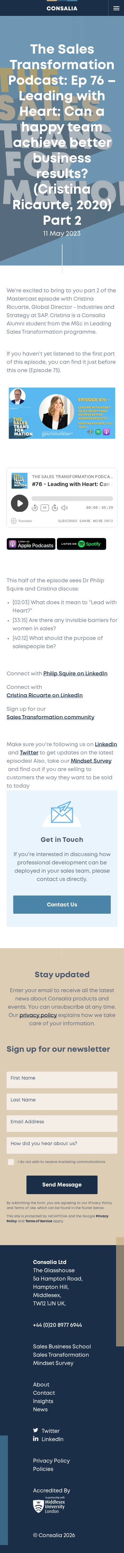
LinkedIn (106, 744)
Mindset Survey (91, 761)
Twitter (29, 753)
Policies (43, 1469)
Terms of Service (38, 1221)
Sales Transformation (61, 1355)
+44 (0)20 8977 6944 (57, 1325)
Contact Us (62, 904)
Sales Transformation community (50, 717)
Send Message (62, 1185)
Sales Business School (62, 1346)
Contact (44, 1393)
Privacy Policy (51, 1461)
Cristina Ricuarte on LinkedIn (45, 695)
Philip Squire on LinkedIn (75, 673)
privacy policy (38, 1015)
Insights (43, 1401)
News (40, 1409)
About (41, 1385)
